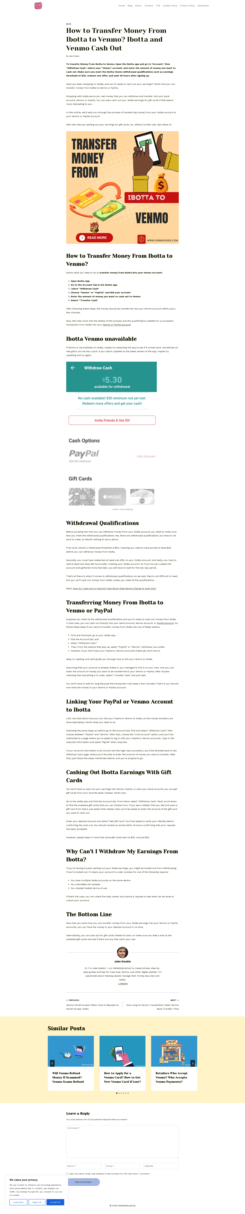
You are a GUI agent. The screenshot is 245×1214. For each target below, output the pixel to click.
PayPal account (165, 623)
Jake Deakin (74, 56)
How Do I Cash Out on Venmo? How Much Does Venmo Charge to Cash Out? (114, 588)
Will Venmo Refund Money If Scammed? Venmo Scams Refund (68, 1077)
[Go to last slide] (52, 1063)
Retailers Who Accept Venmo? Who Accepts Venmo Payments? (172, 1077)
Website (149, 1166)
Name (71, 1166)
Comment (73, 1128)
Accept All (55, 1202)
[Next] (192, 1063)
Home (121, 5)
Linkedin (123, 983)
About (138, 5)
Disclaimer (203, 5)
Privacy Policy (187, 5)
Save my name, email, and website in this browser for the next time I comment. (109, 1174)
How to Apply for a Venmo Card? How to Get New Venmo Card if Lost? (122, 1077)
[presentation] (71, 1051)
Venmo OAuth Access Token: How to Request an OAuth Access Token (92, 1004)
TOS (158, 5)
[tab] (117, 1093)
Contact (148, 5)
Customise (18, 1202)
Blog (130, 5)
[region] (37, 1191)
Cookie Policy (170, 5)
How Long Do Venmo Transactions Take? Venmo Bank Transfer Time (152, 1004)
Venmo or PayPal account (117, 324)
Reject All (36, 1202)
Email (110, 1166)
